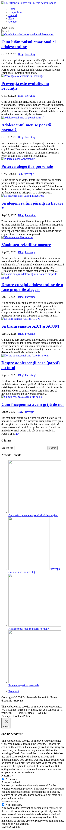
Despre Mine (15, 12)
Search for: (7, 447)
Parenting (30, 54)
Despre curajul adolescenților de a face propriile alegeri (32, 287)
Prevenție (30, 95)
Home (11, 8)
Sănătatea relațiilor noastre (26, 244)
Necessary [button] (7, 775)
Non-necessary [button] (9, 801)
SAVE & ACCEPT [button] (12, 826)
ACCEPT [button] (43, 712)
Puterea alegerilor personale (27, 166)
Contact (12, 21)
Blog (11, 18)
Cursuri (12, 15)
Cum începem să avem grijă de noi (32, 404)
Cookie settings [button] (25, 712)
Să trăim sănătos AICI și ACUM (30, 326)
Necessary (11, 779)
